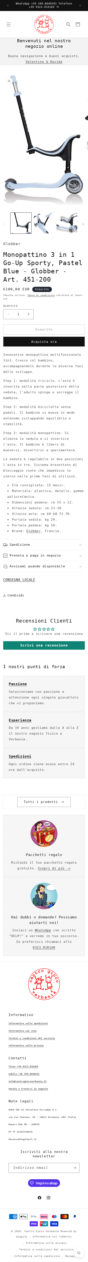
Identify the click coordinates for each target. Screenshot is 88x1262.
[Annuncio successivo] (80, 5)
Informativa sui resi (23, 1031)
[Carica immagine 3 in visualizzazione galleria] (66, 223)
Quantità (10, 305)
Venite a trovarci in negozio (28, 1089)
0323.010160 (44, 947)
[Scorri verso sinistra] (4, 224)
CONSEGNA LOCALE (19, 580)
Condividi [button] (15, 595)
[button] (8, 24)
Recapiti (72, 1256)
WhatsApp (43, 930)
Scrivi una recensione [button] (44, 645)
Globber (33, 531)
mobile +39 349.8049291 (24, 1074)
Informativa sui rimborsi (52, 1236)
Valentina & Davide (44, 62)
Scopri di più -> (54, 868)
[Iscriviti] (74, 1168)
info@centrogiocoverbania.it (28, 1081)
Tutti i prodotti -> (44, 802)
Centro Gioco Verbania (41, 1231)
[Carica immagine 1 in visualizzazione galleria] (20, 223)
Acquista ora (44, 342)
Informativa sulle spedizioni (28, 1023)
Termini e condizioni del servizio (32, 1038)
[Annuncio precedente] (8, 5)
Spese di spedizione (41, 295)
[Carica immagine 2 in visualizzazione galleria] (44, 223)
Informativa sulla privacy (26, 1045)
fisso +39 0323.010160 (23, 1066)
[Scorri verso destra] (83, 224)
